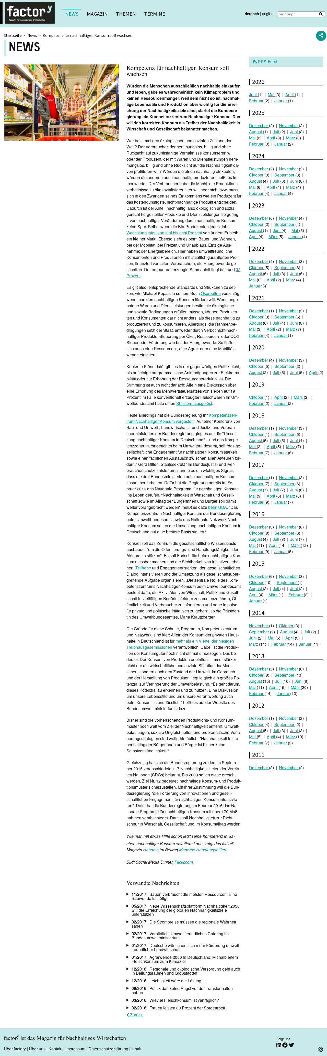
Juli (276, 132)
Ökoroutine (211, 293)
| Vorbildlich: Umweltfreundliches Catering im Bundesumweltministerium (180, 936)
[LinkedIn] (279, 1045)
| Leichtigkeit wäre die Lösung (166, 981)
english (268, 13)
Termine (154, 14)
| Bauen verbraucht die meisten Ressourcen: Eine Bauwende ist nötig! (184, 896)
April (290, 94)
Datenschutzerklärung (108, 1049)
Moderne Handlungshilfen (202, 850)
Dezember (259, 125)
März (291, 138)
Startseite (13, 35)
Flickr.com (183, 862)
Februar (256, 101)
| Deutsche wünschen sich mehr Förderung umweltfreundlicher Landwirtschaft (186, 947)
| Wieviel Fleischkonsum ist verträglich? (175, 1000)
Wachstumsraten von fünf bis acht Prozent (164, 233)
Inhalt (136, 1049)
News (72, 14)
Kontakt (55, 1049)
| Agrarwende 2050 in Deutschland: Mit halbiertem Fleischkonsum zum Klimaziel (185, 959)
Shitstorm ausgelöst (194, 403)
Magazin (97, 14)
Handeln (151, 850)
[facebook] (285, 1045)
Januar (281, 101)
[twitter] (291, 1045)
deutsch (252, 13)
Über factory (15, 1049)
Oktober (256, 175)
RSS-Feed (267, 61)
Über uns (37, 1049)
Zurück (136, 1015)
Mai (271, 94)
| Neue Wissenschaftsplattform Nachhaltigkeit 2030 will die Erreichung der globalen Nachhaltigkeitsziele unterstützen (186, 910)
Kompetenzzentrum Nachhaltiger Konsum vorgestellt (181, 418)
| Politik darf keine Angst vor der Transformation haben (182, 990)
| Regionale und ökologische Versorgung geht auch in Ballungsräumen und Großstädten (186, 971)
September (284, 175)
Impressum (75, 1049)
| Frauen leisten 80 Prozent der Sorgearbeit (178, 1008)
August (256, 132)
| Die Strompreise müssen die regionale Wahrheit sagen (184, 924)
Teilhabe (143, 568)
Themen (126, 14)
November (289, 125)
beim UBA (217, 507)
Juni (253, 94)
